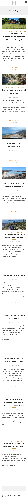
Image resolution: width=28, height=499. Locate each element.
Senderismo (20, 87)
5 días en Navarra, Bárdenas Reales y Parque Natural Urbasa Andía (14, 402)
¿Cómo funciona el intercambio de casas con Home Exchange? (14, 37)
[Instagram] (6, 2)
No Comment (14, 69)
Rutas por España (7, 31)
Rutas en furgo (7, 273)
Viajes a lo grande (20, 31)
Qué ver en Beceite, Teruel (14, 275)
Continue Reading (14, 67)
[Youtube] (4, 2)
